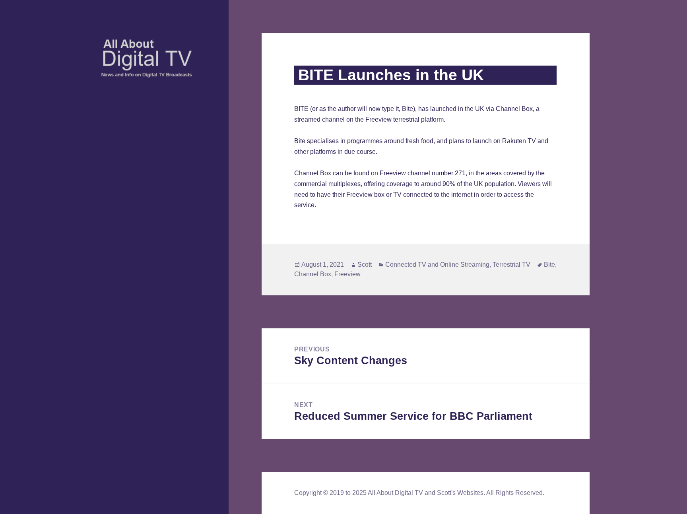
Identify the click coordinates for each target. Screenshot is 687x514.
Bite (549, 264)
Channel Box (312, 274)
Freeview (347, 274)
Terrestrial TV (511, 264)
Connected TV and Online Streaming (437, 264)
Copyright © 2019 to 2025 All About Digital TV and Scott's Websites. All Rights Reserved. (419, 492)
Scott (364, 264)
